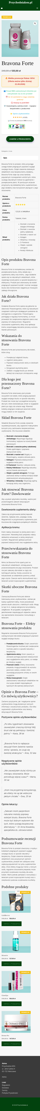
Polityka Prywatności (10, 1093)
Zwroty (4, 1090)
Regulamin (6, 1085)
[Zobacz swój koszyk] (1, 8)
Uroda (10, 151)
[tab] (20, 158)
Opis (5, 158)
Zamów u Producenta (20, 139)
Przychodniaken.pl (20, 2)
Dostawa (5, 1088)
